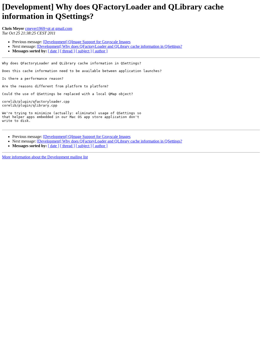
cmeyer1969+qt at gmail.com (48, 28)
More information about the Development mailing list (45, 157)
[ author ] (100, 51)
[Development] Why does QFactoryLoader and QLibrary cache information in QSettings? (109, 46)
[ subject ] (84, 51)
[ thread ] (67, 51)
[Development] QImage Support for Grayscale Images (86, 42)
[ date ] (53, 51)
